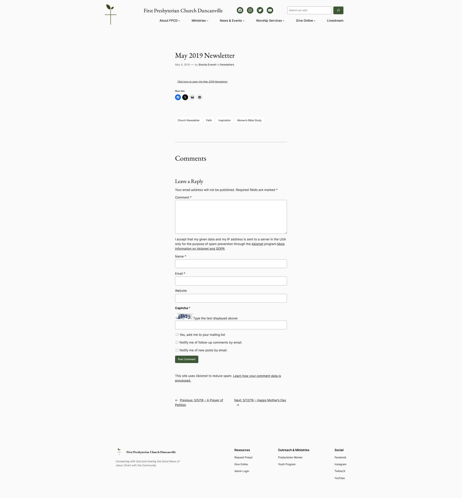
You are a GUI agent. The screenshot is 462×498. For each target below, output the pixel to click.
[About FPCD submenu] (179, 20)
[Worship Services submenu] (283, 20)
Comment (183, 197)
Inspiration (224, 120)
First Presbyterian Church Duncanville (151, 452)
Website (181, 290)
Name (180, 256)
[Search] (338, 10)
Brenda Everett (207, 64)
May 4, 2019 (182, 64)
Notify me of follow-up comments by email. (211, 342)
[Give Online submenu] (314, 20)
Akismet (257, 244)
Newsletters (227, 64)
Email (180, 273)
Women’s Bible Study (249, 120)
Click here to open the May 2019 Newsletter (202, 81)
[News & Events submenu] (244, 20)
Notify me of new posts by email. (203, 350)
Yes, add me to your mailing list (202, 335)
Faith (209, 120)
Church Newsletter (189, 120)
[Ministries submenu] (207, 20)
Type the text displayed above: (215, 318)
